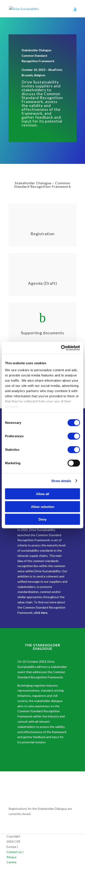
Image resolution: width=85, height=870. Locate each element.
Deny (42, 519)
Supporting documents (42, 332)
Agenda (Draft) (42, 283)
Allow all (42, 494)
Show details (61, 480)
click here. (40, 612)
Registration (42, 233)
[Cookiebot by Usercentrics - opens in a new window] (61, 348)
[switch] (74, 436)
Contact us (14, 852)
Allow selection (42, 506)
